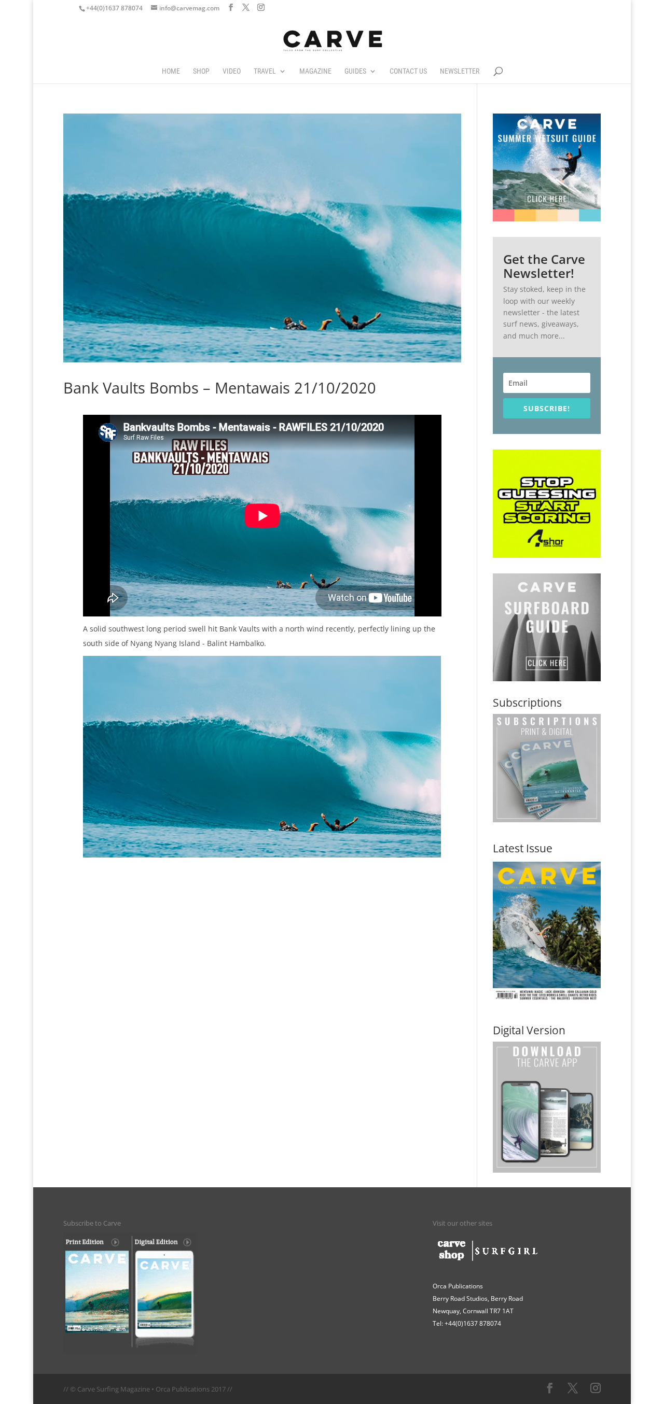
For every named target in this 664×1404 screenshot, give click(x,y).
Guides (355, 71)
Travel (265, 71)
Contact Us (408, 71)
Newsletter (459, 71)
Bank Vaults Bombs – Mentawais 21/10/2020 (219, 387)
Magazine (315, 71)
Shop (201, 71)
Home (171, 71)
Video (232, 71)
